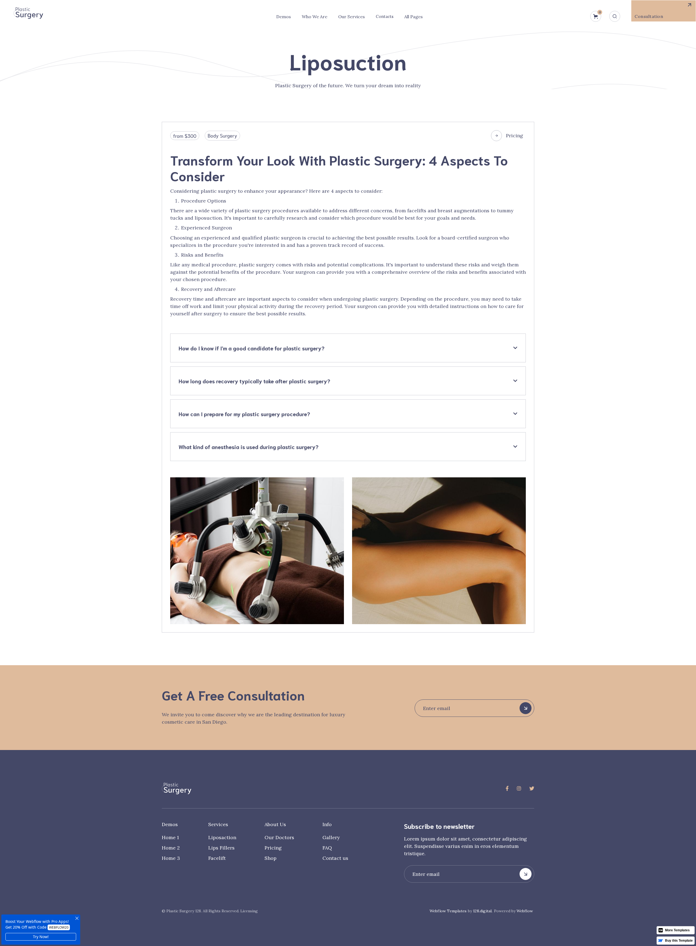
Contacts (384, 16)
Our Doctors (279, 837)
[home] (28, 13)
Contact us (335, 858)
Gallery (331, 837)
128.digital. (482, 910)
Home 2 (171, 848)
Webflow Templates (448, 910)
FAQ (327, 848)
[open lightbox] (257, 550)
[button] (283, 16)
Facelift (217, 858)
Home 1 (170, 837)
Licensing (249, 910)
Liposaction (222, 837)
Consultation (649, 16)
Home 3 (171, 858)
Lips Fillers (221, 848)
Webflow (525, 910)
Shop (270, 858)
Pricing (514, 135)
